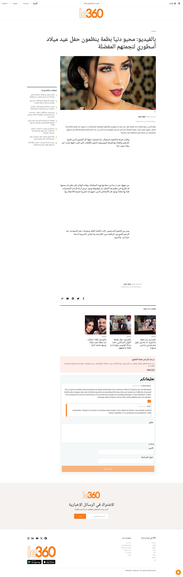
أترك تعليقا (108, 469)
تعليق (151, 422)
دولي (155, 560)
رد (149, 401)
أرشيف (129, 555)
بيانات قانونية (127, 550)
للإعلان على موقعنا (126, 547)
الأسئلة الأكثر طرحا (126, 545)
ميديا (154, 552)
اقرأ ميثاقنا (150, 370)
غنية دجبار (141, 117)
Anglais (15, 3)
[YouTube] (37, 538)
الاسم (151, 448)
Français (26, 3)
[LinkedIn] (32, 538)
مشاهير (153, 31)
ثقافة (154, 550)
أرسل (80, 516)
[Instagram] (28, 538)
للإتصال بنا (128, 552)
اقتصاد (154, 545)
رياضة (154, 555)
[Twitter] (41, 538)
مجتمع (154, 547)
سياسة (154, 543)
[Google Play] (34, 562)
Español (4, 3)
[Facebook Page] (45, 538)
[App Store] (49, 562)
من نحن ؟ (128, 543)
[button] (178, 572)
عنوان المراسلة (147, 457)
